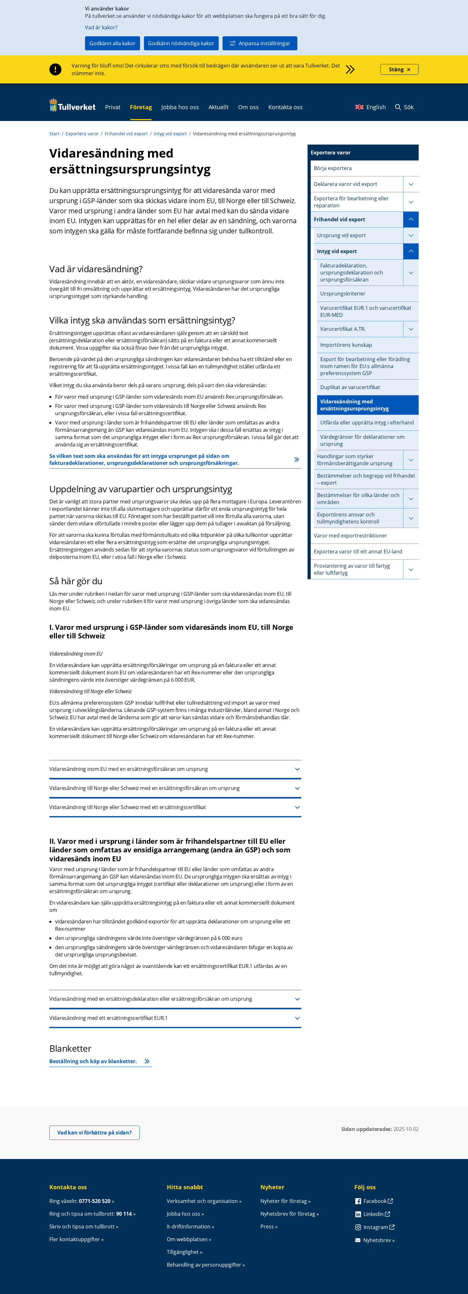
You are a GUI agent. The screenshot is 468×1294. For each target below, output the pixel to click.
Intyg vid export (170, 134)
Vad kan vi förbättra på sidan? (98, 1132)
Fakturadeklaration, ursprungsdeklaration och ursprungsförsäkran (351, 272)
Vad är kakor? (101, 27)
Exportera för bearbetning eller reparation (351, 202)
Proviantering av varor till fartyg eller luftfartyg (352, 569)
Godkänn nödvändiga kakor (181, 43)
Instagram (376, 1227)
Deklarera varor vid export (345, 184)
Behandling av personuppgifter (204, 1264)
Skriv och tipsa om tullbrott (82, 1226)
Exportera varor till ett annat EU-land (358, 551)
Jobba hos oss (183, 1213)
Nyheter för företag (283, 1201)
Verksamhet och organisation (202, 1201)
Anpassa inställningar (264, 43)
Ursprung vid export (341, 235)
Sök (408, 107)
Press (267, 1226)
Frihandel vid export (126, 134)
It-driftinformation (188, 1226)
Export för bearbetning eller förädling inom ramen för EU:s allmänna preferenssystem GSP (365, 366)
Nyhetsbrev (377, 1240)
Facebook (376, 1201)
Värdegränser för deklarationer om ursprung (362, 440)
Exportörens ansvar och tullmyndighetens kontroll (348, 518)
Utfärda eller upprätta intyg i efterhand (367, 422)
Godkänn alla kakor (112, 43)
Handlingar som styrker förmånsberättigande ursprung (355, 460)
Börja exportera (333, 168)
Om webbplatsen (187, 1239)
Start (54, 134)
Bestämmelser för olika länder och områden (358, 499)
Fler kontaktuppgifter (74, 1239)
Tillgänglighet (183, 1251)
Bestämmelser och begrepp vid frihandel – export (366, 479)
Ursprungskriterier (342, 293)
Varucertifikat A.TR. (343, 328)
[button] (175, 769)
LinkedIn (374, 1214)
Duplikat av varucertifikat (350, 387)
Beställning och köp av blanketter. (93, 1061)
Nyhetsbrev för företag (287, 1213)
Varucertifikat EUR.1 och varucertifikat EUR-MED (365, 311)
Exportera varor (82, 134)
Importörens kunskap (346, 344)
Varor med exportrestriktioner (350, 535)
